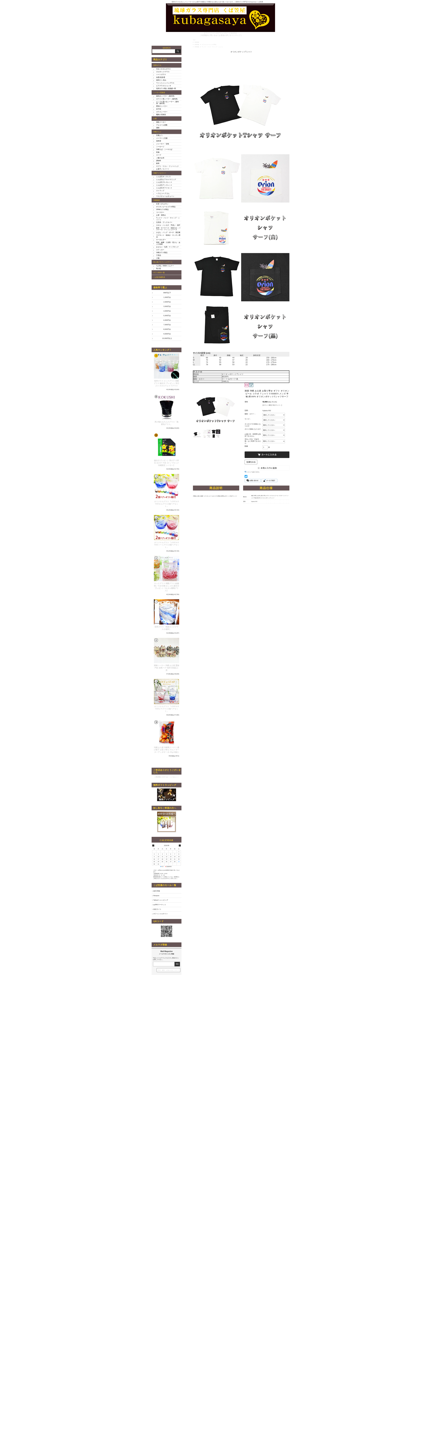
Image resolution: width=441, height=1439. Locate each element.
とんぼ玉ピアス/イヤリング (166, 179)
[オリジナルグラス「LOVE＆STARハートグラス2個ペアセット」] (166, 527)
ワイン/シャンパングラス (165, 83)
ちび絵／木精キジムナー (165, 266)
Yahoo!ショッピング (160, 900)
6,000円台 (167, 320)
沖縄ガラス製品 (161, 252)
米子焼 (158, 109)
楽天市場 (156, 891)
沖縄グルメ (157, 132)
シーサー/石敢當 (159, 92)
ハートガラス (161, 74)
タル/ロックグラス (163, 72)
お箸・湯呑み (161, 215)
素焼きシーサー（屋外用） (165, 96)
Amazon (156, 895)
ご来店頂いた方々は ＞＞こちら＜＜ (166, 777)
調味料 (158, 161)
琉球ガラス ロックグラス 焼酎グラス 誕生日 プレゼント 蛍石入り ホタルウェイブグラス (166, 383)
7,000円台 (167, 325)
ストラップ (160, 190)
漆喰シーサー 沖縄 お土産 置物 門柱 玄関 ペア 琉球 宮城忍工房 (166, 667)
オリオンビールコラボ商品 (209, 44)
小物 (157, 258)
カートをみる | (231, 33)
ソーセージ (160, 146)
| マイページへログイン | (214, 33)
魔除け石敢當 (161, 114)
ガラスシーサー (161, 112)
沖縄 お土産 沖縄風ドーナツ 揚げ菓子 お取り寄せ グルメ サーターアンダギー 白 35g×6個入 (166, 749)
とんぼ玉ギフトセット (164, 188)
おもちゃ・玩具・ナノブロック (167, 247)
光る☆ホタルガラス (163, 69)
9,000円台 (167, 334)
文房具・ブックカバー (164, 222)
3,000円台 (167, 306)
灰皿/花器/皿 (160, 77)
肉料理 (158, 141)
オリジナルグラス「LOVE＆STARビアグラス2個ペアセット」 (166, 708)
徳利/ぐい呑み (161, 80)
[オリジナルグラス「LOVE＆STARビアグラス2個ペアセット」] (166, 691)
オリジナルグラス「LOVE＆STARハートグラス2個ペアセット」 (166, 545)
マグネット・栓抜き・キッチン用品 (168, 236)
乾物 (157, 152)
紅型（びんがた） (162, 204)
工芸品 (158, 255)
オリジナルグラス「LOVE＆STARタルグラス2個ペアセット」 (166, 503)
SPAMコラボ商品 (162, 209)
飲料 (157, 163)
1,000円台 (167, 297)
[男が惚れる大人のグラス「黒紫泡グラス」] (166, 407)
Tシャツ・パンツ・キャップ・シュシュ (212, 46)
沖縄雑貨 (196, 42)
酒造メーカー (161, 122)
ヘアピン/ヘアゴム (163, 193)
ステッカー (160, 250)
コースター (160, 212)
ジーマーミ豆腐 (161, 138)
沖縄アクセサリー (159, 173)
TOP (194, 40)
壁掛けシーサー (161, 106)
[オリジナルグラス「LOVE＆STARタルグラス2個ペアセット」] (166, 486)
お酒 (155, 118)
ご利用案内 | (205, 35)
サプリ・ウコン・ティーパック (167, 166)
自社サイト (157, 909)
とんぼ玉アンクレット (164, 185)
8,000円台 (167, 329)
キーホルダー (161, 240)
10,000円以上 (167, 338)
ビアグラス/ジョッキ (163, 86)
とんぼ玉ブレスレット (164, 182)
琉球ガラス (157, 65)
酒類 (157, 128)
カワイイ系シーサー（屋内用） (167, 99)
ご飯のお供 (160, 158)
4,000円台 (167, 311)
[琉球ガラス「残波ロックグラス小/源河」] (166, 612)
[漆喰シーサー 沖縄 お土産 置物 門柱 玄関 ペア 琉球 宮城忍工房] (166, 650)
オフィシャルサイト (160, 914)
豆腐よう (159, 135)
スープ (158, 155)
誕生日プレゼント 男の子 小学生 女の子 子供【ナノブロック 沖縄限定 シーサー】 (166, 462)
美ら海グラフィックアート (163, 262)
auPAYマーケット (159, 905)
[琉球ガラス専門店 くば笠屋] (220, 4)
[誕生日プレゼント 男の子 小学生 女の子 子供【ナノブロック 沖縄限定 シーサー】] (166, 445)
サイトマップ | (235, 35)
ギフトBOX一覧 (159, 272)
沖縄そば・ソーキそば (164, 149)
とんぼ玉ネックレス (163, 176)
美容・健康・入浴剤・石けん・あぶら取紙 (168, 243)
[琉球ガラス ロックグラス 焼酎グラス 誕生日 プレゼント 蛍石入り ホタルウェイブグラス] (166, 366)
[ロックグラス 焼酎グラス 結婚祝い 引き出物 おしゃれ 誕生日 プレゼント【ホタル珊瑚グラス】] (166, 568)
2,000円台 (167, 302)
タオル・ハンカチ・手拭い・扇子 (168, 225)
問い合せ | (214, 35)
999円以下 (167, 293)
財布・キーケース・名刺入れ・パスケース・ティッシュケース (168, 228)
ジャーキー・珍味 (162, 144)
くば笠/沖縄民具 (159, 277)
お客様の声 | (224, 35)
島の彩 (158, 268)
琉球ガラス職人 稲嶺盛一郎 (166, 88)
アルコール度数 (161, 125)
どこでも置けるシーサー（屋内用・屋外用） (167, 102)
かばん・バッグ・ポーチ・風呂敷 (168, 232)
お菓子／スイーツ (162, 169)
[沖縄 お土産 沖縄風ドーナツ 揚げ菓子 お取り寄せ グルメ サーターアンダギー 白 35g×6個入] (166, 732)
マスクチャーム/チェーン (165, 196)
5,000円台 (167, 315)
